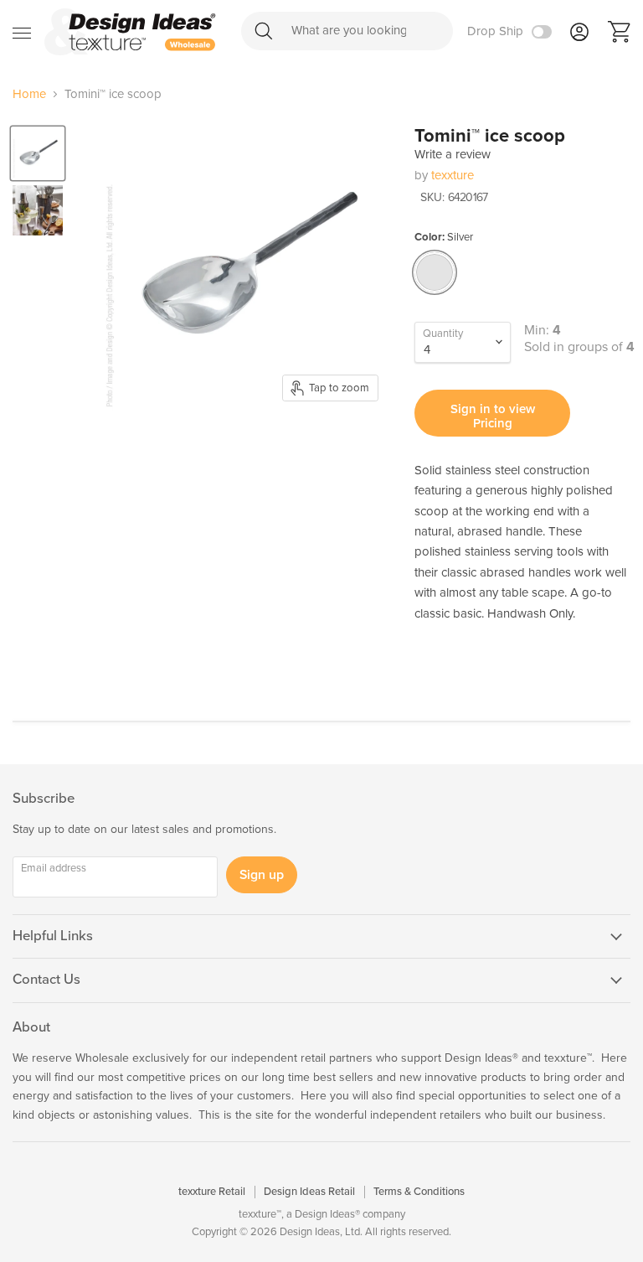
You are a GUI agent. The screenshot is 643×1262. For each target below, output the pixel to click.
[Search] (263, 30)
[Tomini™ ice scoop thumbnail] (37, 153)
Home (29, 94)
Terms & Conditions (419, 1191)
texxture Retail (211, 1191)
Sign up (261, 874)
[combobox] (347, 31)
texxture (452, 175)
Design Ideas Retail (309, 1191)
